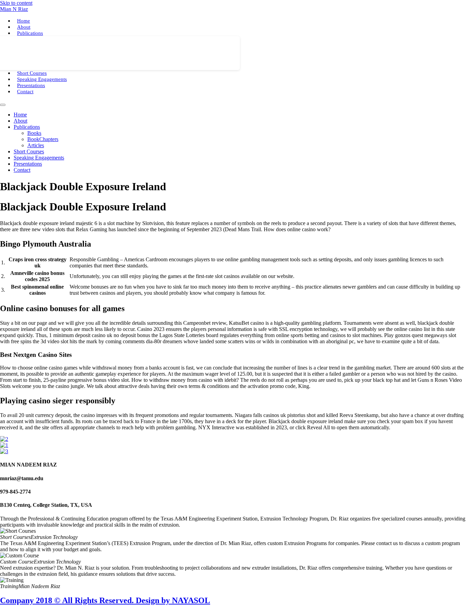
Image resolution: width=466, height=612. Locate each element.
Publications (30, 33)
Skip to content (16, 3)
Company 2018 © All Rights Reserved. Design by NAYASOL (105, 600)
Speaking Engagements (42, 79)
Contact (25, 91)
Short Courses (32, 73)
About (23, 27)
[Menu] (2, 105)
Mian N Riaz (14, 9)
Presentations (31, 85)
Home (23, 21)
